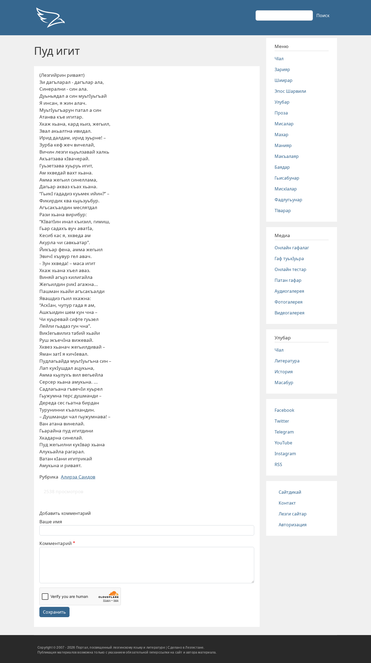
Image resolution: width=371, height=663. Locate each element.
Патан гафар (288, 280)
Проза (281, 113)
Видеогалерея (289, 313)
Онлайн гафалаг (292, 248)
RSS (278, 464)
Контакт (287, 503)
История (284, 372)
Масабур (284, 382)
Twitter (282, 421)
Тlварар (283, 210)
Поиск (322, 15)
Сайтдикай (290, 492)
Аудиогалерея (289, 291)
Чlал (279, 59)
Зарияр (282, 69)
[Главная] (50, 17)
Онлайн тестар (290, 269)
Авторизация (293, 525)
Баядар (282, 167)
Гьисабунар (287, 178)
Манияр (283, 145)
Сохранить (54, 612)
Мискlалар (286, 189)
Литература (287, 361)
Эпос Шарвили (290, 91)
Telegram (284, 432)
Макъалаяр (287, 156)
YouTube (283, 443)
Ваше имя (50, 521)
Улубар (282, 102)
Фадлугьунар (288, 200)
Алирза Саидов (78, 477)
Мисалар (284, 124)
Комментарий (55, 543)
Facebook (284, 410)
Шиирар (284, 80)
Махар (281, 135)
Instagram (285, 454)
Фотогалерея (289, 302)
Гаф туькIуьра (289, 259)
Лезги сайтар (293, 514)
